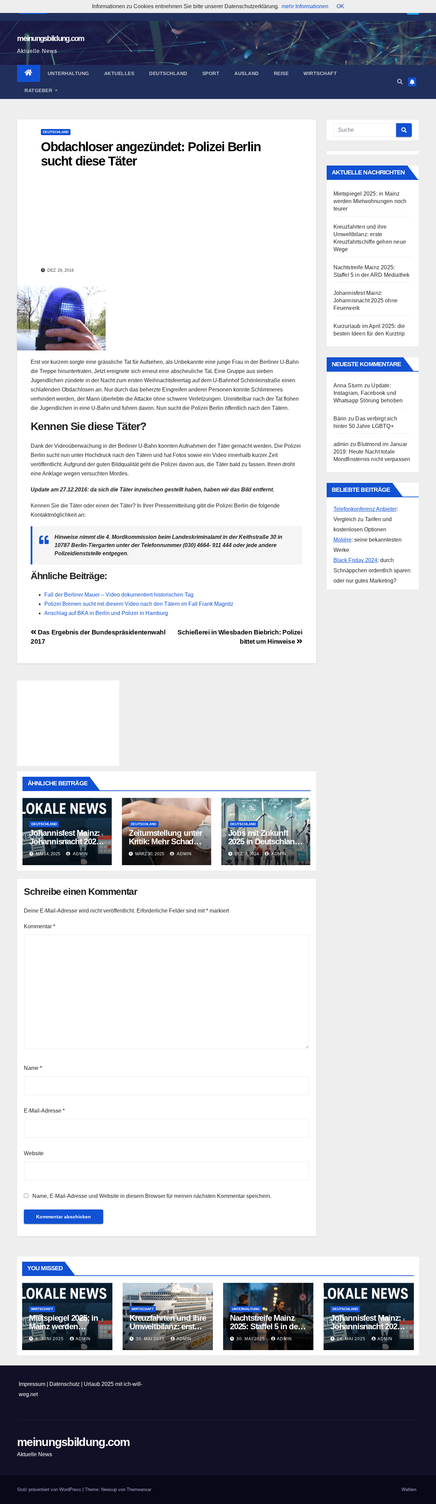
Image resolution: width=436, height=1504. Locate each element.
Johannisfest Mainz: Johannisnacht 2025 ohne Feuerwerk (64, 841)
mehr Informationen (305, 6)
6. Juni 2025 (50, 1338)
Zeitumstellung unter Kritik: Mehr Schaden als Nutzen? (165, 841)
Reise (281, 73)
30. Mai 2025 (151, 1338)
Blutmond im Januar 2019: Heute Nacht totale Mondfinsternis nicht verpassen (371, 451)
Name (33, 1068)
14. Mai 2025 (352, 1338)
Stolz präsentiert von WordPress (49, 1489)
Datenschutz (64, 1384)
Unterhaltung (68, 73)
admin (80, 853)
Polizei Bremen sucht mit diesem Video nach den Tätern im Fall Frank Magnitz (138, 604)
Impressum (32, 1384)
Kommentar (39, 926)
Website (34, 1153)
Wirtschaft (320, 73)
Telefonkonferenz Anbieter (364, 509)
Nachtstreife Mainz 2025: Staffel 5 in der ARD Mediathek (265, 1326)
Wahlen (409, 1489)
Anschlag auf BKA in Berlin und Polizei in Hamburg (106, 613)
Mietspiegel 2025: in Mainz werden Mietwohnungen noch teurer (370, 201)
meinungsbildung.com (50, 38)
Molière (342, 540)
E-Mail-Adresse (44, 1111)
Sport (211, 73)
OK (340, 6)
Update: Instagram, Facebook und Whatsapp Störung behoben (368, 393)
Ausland (246, 73)
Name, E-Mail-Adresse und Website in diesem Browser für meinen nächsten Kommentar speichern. (151, 1196)
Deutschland (168, 73)
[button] (400, 82)
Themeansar (139, 1489)
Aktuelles (119, 73)
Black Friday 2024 (355, 560)
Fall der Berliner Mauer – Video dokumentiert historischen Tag (118, 595)
